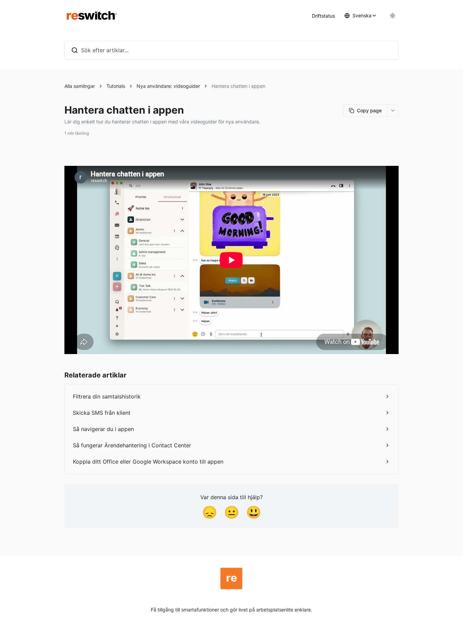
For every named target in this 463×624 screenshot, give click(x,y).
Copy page (369, 110)
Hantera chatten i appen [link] (238, 86)
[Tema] (392, 15)
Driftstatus (323, 16)
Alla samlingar (79, 86)
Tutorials (115, 86)
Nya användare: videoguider (168, 86)
